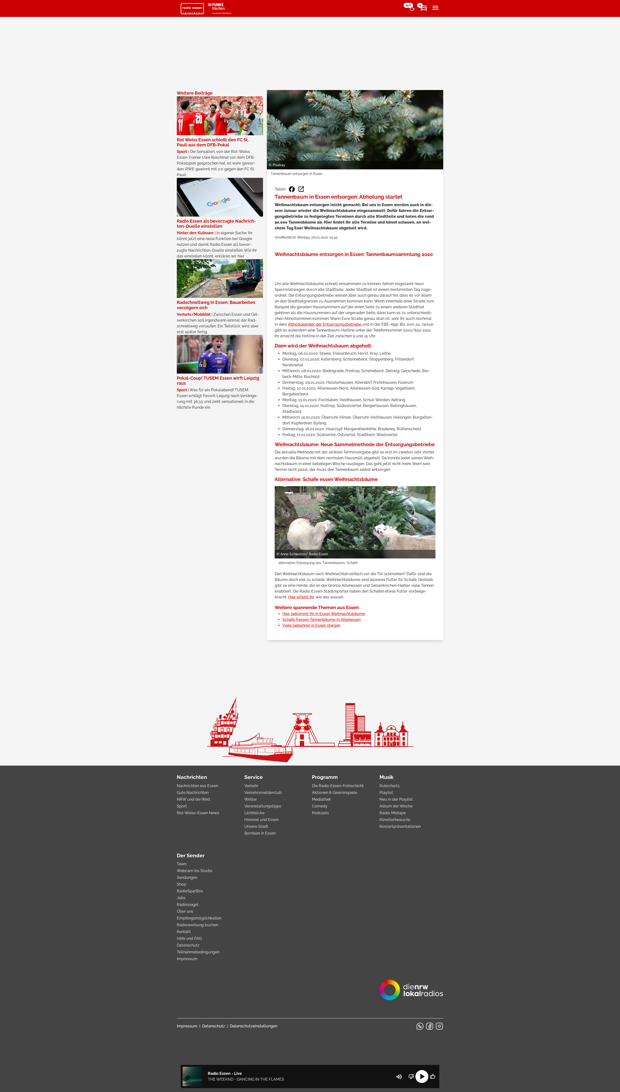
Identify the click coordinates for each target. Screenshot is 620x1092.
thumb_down (411, 1076)
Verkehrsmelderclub (263, 792)
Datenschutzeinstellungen (253, 1026)
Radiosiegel (187, 904)
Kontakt (184, 931)
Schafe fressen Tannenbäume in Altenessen (321, 619)
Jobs (181, 898)
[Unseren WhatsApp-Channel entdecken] (420, 1026)
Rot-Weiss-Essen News (198, 813)
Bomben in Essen (260, 833)
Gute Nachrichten (193, 792)
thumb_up (432, 1076)
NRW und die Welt (193, 799)
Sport (182, 806)
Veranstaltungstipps (262, 806)
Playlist (386, 792)
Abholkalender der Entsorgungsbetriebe (324, 324)
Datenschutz (188, 945)
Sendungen (187, 877)
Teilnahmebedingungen (198, 952)
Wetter (250, 799)
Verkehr (251, 785)
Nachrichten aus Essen (197, 785)
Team (182, 864)
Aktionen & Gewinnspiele (334, 792)
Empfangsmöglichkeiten (199, 918)
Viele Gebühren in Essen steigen (311, 625)
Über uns (185, 911)
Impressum (187, 958)
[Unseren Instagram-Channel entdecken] (439, 1026)
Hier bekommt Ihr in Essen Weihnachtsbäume (323, 613)
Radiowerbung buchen (197, 925)
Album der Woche (396, 806)
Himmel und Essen (261, 819)
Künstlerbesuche (395, 819)
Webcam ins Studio (194, 870)
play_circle (422, 1076)
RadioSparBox (190, 891)
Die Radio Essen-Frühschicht (338, 785)
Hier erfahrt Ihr (301, 597)
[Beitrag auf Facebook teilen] (292, 189)
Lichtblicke (254, 813)
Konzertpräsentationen (400, 826)
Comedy (319, 806)
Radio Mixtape (393, 813)
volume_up (399, 1076)
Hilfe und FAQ (189, 938)
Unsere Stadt (256, 826)
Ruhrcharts (390, 785)
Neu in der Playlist (396, 799)
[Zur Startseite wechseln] (192, 8)
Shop (181, 884)
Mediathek (321, 799)
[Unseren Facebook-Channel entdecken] (430, 1026)
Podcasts (320, 813)
